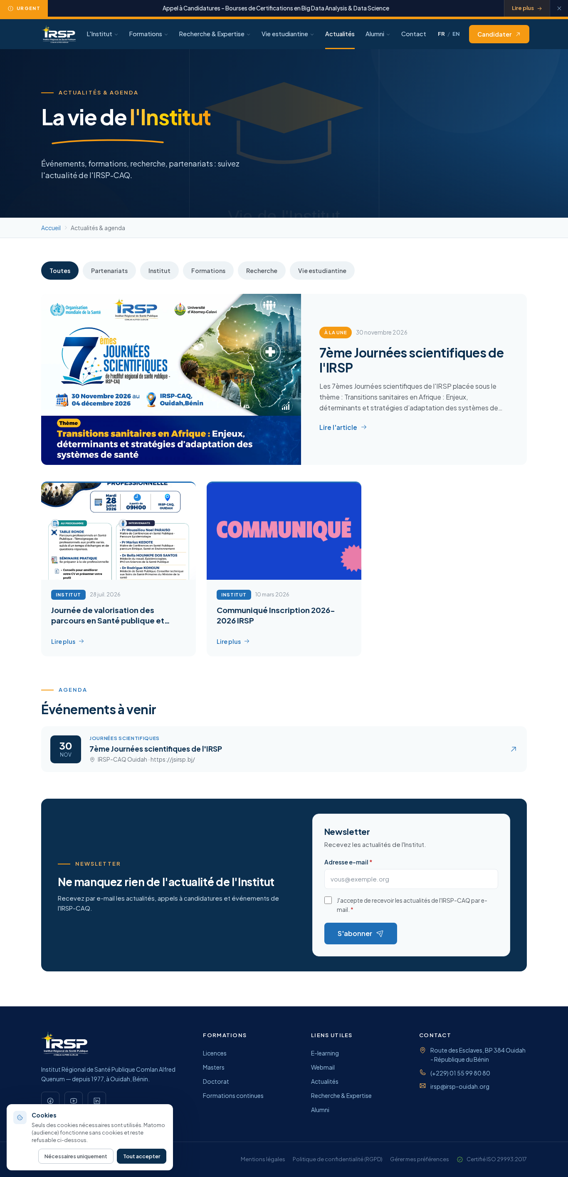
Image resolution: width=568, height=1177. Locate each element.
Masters (214, 1067)
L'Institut (99, 33)
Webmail (323, 1067)
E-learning (325, 1053)
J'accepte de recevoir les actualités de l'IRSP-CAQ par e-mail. (412, 904)
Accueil (51, 227)
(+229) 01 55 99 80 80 (460, 1073)
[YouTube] (73, 1101)
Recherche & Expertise (211, 33)
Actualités (340, 33)
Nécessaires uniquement (75, 1156)
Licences (215, 1053)
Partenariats (109, 270)
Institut (159, 270)
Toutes (59, 270)
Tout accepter (141, 1156)
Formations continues (233, 1095)
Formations (145, 33)
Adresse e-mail (348, 862)
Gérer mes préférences (419, 1159)
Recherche (261, 270)
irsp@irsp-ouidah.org (459, 1086)
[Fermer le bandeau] (559, 8)
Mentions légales (263, 1159)
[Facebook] (50, 1101)
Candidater (494, 34)
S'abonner (355, 933)
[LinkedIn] (97, 1101)
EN (456, 33)
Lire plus (523, 8)
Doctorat (216, 1081)
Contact (413, 33)
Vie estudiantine (285, 33)
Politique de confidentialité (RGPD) (338, 1159)
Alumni (374, 33)
